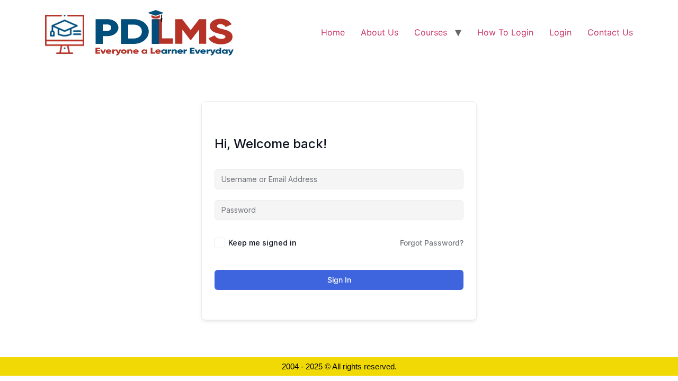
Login (560, 32)
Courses (430, 32)
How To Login (505, 32)
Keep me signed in (262, 242)
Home (333, 32)
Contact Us (610, 32)
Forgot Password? (431, 242)
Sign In (339, 279)
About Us (379, 32)
